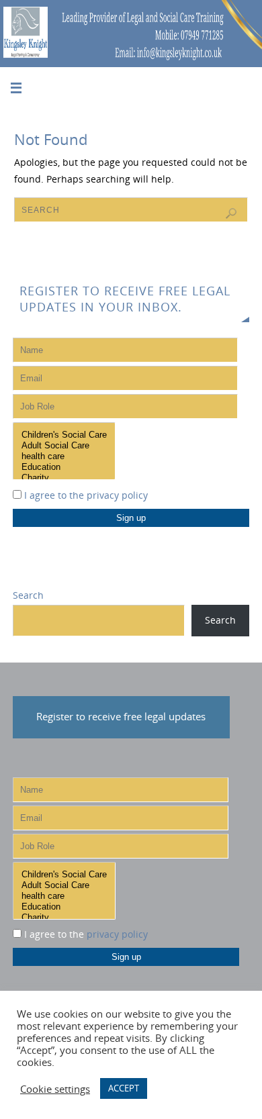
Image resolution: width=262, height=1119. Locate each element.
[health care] (64, 456)
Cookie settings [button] (55, 1089)
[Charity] (64, 478)
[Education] (64, 467)
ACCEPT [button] (123, 1088)
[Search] (231, 213)
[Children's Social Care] (64, 435)
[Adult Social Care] (64, 445)
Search (28, 595)
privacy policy (117, 495)
